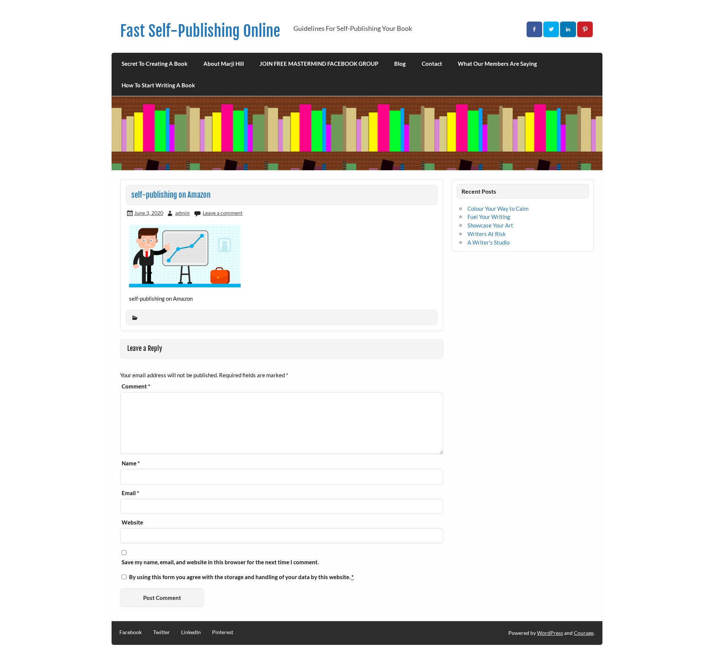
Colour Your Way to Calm (497, 208)
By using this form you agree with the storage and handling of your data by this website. (241, 577)
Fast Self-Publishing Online (200, 31)
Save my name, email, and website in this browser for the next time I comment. (220, 562)
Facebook (130, 632)
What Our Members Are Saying (497, 63)
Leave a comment (222, 213)
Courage (584, 633)
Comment (136, 386)
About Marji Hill (223, 63)
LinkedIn (191, 632)
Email (130, 493)
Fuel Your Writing (488, 216)
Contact (432, 63)
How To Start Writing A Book (158, 85)
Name (131, 463)
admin (182, 213)
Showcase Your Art (490, 225)
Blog (400, 63)
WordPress (550, 633)
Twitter (161, 632)
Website (132, 522)
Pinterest (222, 632)
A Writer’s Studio (488, 242)
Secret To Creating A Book (154, 63)
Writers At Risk (486, 233)
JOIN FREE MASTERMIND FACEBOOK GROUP (319, 63)
